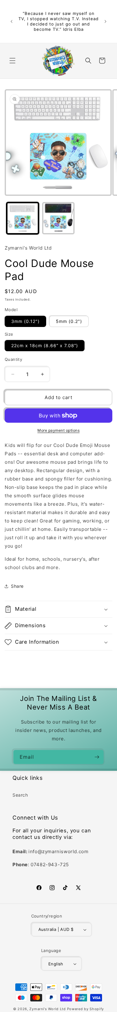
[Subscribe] (97, 757)
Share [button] (17, 586)
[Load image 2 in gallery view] (58, 218)
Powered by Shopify (85, 1009)
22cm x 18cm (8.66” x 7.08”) (44, 345)
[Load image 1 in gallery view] (22, 218)
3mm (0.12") (25, 321)
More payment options (58, 430)
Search (20, 795)
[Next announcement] (105, 21)
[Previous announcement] (11, 21)
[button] (12, 60)
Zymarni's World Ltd (47, 1009)
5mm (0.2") (69, 321)
